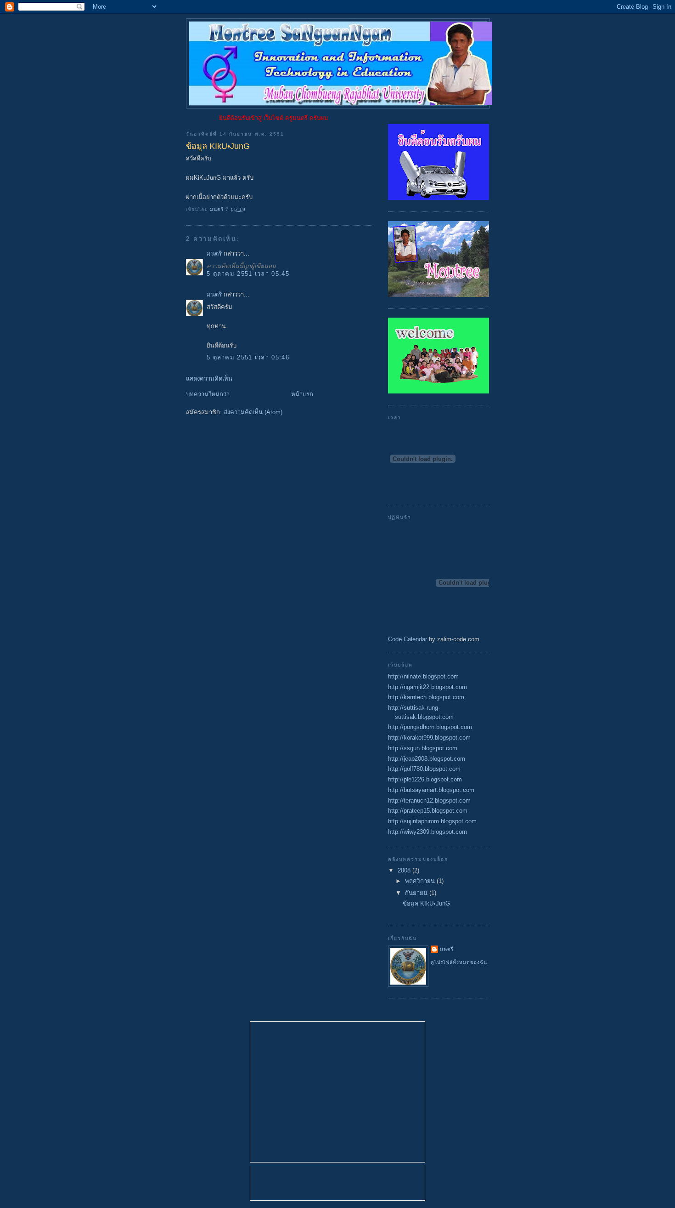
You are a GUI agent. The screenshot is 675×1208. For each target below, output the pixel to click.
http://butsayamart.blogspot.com (431, 789)
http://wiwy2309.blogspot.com (427, 831)
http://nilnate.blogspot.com (423, 676)
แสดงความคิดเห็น (209, 378)
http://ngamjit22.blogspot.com (427, 687)
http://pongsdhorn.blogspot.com (430, 727)
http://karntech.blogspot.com (426, 697)
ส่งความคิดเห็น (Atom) (253, 412)
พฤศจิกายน (421, 881)
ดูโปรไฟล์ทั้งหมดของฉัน (459, 962)
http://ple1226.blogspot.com (425, 779)
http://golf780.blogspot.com (424, 768)
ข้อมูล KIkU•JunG (426, 903)
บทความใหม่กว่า (208, 394)
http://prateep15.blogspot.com (427, 810)
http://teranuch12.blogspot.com (429, 800)
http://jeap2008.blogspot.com (426, 758)
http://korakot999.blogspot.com (429, 737)
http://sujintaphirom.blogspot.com (432, 821)
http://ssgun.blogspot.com (422, 748)
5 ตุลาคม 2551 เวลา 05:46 (248, 357)
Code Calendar (407, 639)
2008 (405, 870)
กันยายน (417, 892)
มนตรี (214, 253)
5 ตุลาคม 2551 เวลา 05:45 (248, 273)
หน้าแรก (302, 394)
